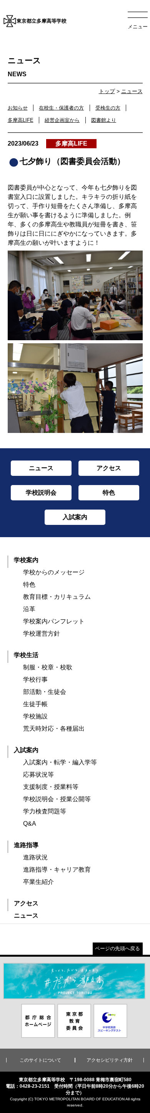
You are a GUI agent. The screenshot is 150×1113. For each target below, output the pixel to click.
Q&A (29, 823)
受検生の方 (107, 108)
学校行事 (35, 679)
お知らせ (18, 108)
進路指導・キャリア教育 (57, 869)
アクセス (26, 903)
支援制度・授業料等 (50, 787)
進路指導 (26, 845)
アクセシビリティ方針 (110, 1060)
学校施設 (35, 716)
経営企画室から (62, 120)
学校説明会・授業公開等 (57, 799)
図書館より (103, 120)
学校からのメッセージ (54, 572)
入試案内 (26, 750)
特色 (29, 584)
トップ (107, 91)
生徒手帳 (35, 704)
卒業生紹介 (38, 882)
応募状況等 (38, 774)
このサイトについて (40, 1060)
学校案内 (26, 560)
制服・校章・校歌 (47, 667)
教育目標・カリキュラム (57, 596)
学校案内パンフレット (54, 621)
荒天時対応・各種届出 (54, 728)
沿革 (29, 609)
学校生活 (26, 655)
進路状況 (35, 857)
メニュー (138, 27)
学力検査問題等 (44, 811)
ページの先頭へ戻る (117, 948)
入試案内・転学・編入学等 (60, 762)
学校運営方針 (41, 633)
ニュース (132, 91)
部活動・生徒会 (44, 691)
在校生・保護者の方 (61, 108)
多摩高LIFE (20, 120)
